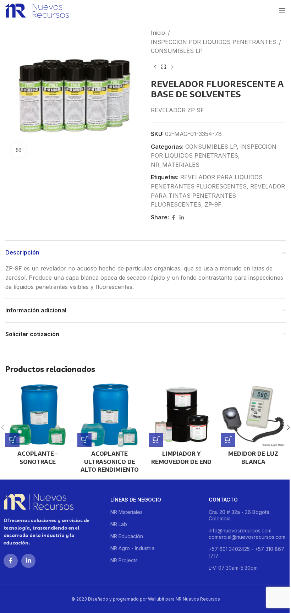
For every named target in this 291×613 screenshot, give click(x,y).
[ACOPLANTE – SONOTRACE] (37, 414)
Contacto (223, 500)
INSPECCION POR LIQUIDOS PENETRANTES (213, 41)
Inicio (158, 32)
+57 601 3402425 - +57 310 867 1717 (246, 552)
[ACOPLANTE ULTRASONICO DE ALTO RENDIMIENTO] (109, 414)
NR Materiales (126, 512)
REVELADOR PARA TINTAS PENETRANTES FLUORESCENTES (218, 195)
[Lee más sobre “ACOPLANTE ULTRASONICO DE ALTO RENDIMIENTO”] (84, 440)
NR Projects (124, 560)
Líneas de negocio (135, 500)
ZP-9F (213, 204)
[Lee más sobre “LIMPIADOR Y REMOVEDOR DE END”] (156, 440)
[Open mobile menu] (282, 11)
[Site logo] (37, 9)
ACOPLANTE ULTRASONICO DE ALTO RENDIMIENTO (110, 461)
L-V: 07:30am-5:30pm (233, 568)
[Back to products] (163, 67)
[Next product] (172, 67)
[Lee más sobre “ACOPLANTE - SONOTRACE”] (12, 440)
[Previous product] (155, 67)
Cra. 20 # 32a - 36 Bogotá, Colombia (240, 515)
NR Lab (118, 524)
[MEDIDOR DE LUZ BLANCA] (253, 414)
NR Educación (126, 536)
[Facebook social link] (173, 218)
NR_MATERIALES (175, 164)
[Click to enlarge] (19, 150)
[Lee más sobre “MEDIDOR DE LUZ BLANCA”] (228, 440)
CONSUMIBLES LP (177, 50)
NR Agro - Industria (132, 548)
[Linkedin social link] (181, 218)
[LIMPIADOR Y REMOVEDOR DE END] (181, 414)
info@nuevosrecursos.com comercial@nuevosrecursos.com (247, 533)
